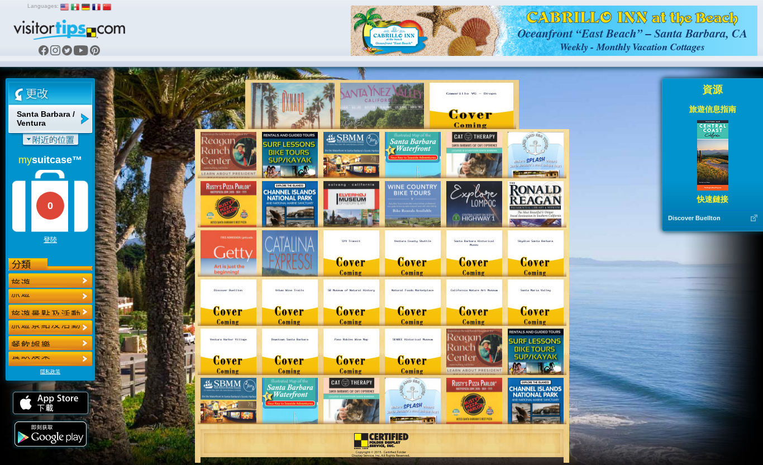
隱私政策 (50, 371)
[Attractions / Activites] (50, 296)
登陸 (50, 240)
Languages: (43, 6)
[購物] (50, 327)
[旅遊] (50, 280)
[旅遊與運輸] (50, 343)
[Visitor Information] (50, 359)
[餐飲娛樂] (50, 312)
